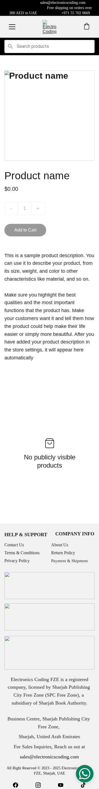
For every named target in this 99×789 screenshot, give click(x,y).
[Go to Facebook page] (15, 785)
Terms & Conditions (22, 552)
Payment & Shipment (69, 561)
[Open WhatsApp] (85, 773)
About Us (59, 544)
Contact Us (14, 544)
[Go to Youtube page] (60, 785)
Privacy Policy (17, 560)
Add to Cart (25, 230)
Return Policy (63, 552)
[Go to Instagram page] (38, 785)
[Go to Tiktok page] (83, 785)
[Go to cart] (86, 27)
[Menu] (12, 26)
